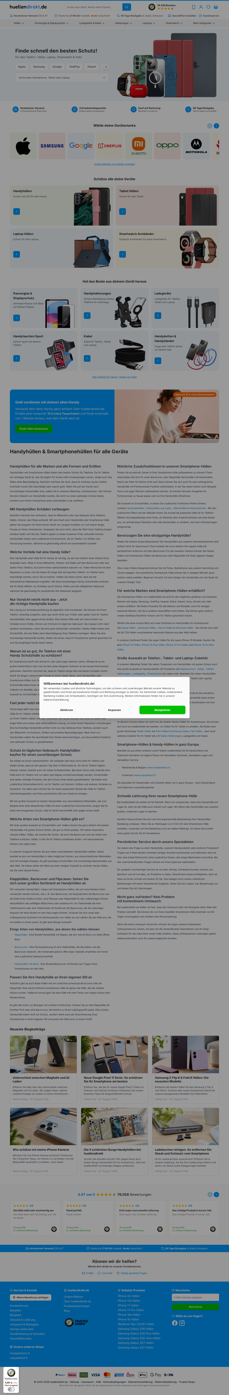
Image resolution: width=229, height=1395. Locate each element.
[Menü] (17, 1369)
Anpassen (114, 710)
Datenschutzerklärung (56, 699)
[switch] (11, 1389)
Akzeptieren (162, 710)
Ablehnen (66, 710)
